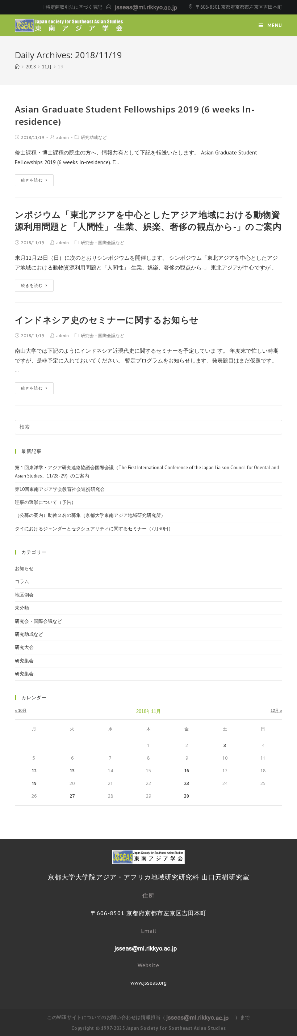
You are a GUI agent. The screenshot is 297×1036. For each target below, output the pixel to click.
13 (72, 771)
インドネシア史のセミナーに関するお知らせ (107, 320)
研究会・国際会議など (102, 242)
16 (186, 771)
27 (72, 796)
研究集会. (25, 674)
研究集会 (24, 661)
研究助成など (94, 137)
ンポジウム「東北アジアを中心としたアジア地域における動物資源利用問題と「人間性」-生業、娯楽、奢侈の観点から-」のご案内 (148, 220)
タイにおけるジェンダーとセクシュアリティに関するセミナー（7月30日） (94, 529)
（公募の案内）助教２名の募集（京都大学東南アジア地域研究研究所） (90, 515)
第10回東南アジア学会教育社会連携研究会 (60, 489)
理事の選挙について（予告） (45, 502)
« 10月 (20, 710)
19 (34, 783)
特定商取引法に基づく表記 (74, 7)
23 (186, 783)
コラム (22, 581)
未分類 (22, 608)
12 (34, 771)
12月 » (276, 710)
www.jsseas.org (148, 982)
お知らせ (24, 568)
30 (186, 796)
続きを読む (32, 180)
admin (62, 137)
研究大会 (24, 647)
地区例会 (24, 595)
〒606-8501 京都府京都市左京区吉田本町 (239, 7)
